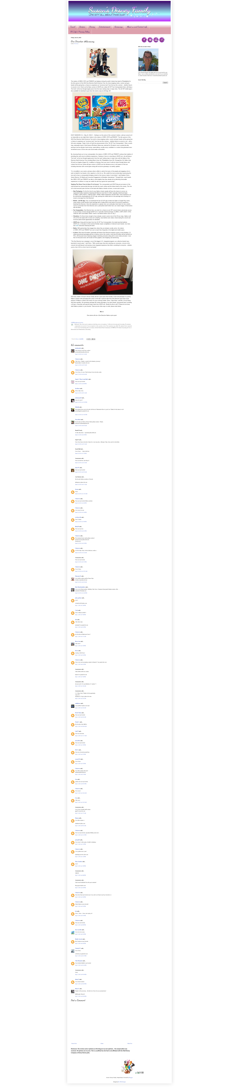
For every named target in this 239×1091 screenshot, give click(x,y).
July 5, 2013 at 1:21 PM (80, 844)
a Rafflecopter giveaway (77, 322)
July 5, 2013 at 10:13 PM (80, 956)
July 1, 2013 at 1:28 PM (80, 605)
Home (102, 1043)
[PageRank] (140, 1073)
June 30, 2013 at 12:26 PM (81, 593)
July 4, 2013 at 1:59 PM (80, 745)
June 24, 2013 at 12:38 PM (81, 402)
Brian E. (77, 988)
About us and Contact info (137, 27)
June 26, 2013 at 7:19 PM (81, 453)
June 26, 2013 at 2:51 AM (81, 444)
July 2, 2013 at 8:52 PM (80, 627)
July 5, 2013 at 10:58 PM (80, 996)
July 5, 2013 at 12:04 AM (81, 793)
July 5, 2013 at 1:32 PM (80, 856)
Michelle (77, 407)
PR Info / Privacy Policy (80, 31)
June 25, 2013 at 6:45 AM (81, 425)
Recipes (82, 27)
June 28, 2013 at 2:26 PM (81, 503)
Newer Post (74, 1043)
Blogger (130, 1077)
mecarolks (77, 740)
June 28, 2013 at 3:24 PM (81, 512)
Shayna (77, 818)
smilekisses (77, 703)
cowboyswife (78, 517)
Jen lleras (77, 388)
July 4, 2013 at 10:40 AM (81, 726)
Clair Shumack (78, 961)
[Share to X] (91, 339)
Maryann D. (78, 576)
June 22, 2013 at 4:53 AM (81, 365)
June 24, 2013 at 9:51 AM (81, 393)
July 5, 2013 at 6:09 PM (80, 925)
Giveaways (119, 27)
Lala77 (76, 731)
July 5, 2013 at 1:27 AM (80, 813)
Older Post (129, 1043)
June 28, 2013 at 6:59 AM (81, 472)
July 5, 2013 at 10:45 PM (80, 983)
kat (76, 911)
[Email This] (87, 339)
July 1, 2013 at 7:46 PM (80, 614)
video (77, 225)
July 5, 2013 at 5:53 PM (80, 915)
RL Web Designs (122, 1081)
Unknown (77, 359)
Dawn (76, 650)
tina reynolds (78, 930)
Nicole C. (77, 722)
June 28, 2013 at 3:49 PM (81, 521)
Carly (76, 610)
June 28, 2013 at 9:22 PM (81, 543)
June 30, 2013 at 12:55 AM (81, 571)
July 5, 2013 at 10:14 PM (80, 965)
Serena (76, 489)
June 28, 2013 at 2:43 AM (81, 462)
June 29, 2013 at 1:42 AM (81, 552)
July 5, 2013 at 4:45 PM (80, 887)
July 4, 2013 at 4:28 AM (80, 707)
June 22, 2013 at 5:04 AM (81, 374)
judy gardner (78, 598)
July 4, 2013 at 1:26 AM (80, 686)
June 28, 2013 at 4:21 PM (81, 531)
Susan (77, 339)
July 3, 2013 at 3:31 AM (80, 636)
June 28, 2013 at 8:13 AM (81, 484)
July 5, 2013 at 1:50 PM (80, 866)
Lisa (76, 798)
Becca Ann (77, 641)
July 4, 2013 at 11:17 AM (81, 735)
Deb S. (76, 750)
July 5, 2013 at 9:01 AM (80, 825)
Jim (76, 619)
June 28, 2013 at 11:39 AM (81, 493)
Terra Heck (77, 419)
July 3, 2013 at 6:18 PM (80, 655)
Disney (92, 27)
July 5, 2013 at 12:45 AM (81, 802)
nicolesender (78, 348)
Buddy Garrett (78, 939)
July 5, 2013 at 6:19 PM (80, 934)
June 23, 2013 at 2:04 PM (81, 383)
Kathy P (77, 979)
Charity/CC (78, 948)
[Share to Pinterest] (94, 339)
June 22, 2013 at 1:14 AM (81, 354)
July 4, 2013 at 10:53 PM (80, 783)
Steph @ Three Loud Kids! (81, 379)
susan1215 (77, 759)
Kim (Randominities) (80, 587)
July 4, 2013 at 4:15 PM (80, 754)
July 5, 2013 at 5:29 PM (80, 897)
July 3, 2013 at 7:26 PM (80, 676)
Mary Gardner (78, 861)
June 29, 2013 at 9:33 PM (81, 562)
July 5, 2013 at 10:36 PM (80, 974)
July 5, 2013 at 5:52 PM (80, 906)
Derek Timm (78, 713)
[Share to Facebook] (93, 339)
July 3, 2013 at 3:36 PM (80, 645)
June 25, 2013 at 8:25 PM (81, 434)
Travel (72, 27)
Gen (76, 779)
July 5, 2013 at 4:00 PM (80, 875)
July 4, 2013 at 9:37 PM (80, 774)
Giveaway (76, 43)
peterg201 (77, 840)
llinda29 (77, 526)
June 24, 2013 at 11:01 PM (81, 414)
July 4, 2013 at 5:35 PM (80, 763)
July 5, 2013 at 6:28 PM (80, 943)
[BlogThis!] (89, 339)
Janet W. (77, 467)
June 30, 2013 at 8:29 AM (81, 582)
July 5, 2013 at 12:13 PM (80, 835)
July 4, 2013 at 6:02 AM (80, 717)
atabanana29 (78, 398)
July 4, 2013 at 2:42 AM (80, 698)
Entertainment (104, 27)
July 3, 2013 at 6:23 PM (80, 664)
